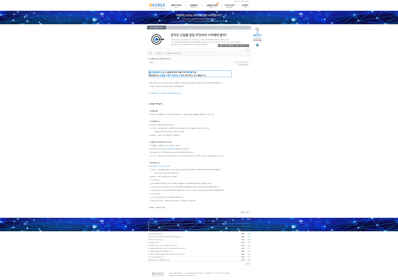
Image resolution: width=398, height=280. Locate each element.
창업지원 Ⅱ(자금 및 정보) (156, 239)
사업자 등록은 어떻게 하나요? (157, 257)
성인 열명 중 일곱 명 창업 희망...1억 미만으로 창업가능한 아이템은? (167, 228)
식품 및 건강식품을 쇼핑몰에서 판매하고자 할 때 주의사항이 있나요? (167, 254)
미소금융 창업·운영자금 (156, 231)
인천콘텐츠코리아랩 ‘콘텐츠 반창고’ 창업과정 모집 (163, 225)
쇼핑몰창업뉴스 (169, 53)
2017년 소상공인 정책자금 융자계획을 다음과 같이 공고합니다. (166, 236)
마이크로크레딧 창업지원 (156, 233)
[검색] (248, 264)
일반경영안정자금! (154, 242)
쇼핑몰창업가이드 (160, 53)
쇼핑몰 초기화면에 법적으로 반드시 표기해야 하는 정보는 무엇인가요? (167, 248)
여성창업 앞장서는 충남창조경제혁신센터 (160, 222)
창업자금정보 (177, 53)
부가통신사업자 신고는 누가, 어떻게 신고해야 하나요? (163, 245)
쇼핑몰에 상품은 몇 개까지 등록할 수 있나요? (161, 251)
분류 (151, 53)
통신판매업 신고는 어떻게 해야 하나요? (160, 260)
